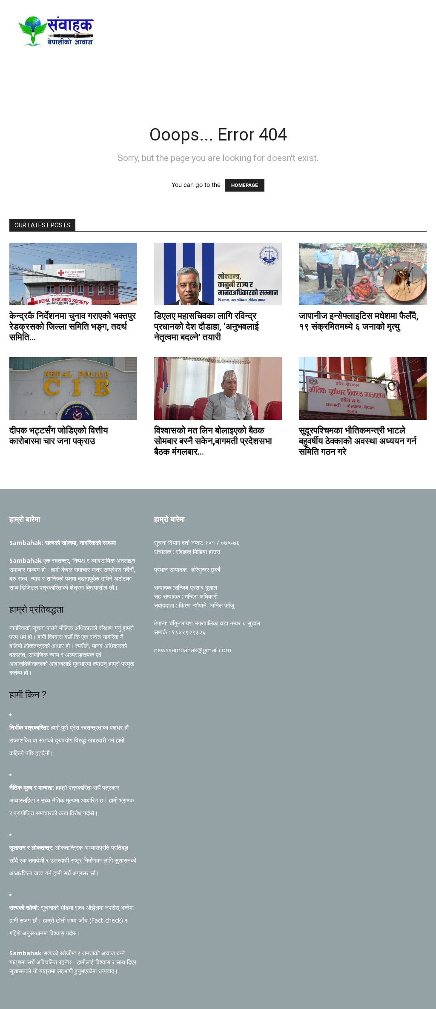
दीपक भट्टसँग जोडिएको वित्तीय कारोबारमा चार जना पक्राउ (58, 435)
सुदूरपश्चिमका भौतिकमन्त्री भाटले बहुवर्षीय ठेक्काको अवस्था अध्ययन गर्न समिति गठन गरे (357, 441)
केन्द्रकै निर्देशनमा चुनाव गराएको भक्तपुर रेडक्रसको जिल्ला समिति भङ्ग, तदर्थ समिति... (72, 326)
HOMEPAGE (244, 185)
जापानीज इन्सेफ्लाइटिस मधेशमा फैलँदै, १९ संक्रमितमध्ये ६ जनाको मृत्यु (359, 321)
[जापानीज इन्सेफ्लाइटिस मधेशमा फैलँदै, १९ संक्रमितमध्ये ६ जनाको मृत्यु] (363, 274)
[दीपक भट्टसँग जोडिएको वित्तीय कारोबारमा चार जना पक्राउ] (73, 388)
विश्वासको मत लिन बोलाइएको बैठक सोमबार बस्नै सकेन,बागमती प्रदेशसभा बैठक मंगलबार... (213, 441)
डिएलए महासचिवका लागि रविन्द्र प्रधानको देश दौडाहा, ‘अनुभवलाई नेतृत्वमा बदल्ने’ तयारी (206, 326)
